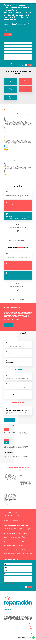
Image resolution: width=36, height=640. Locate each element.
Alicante (31, 635)
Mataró (31, 628)
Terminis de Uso (6, 607)
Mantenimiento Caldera (10, 353)
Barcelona (30, 624)
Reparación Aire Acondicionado (11, 377)
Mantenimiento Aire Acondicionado (12, 385)
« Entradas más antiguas (7, 504)
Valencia (31, 631)
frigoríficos (25, 90)
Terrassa (30, 630)
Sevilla (31, 633)
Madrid (31, 626)
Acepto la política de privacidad (10, 63)
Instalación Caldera (9, 362)
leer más (5, 482)
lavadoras (10, 98)
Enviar (30, 65)
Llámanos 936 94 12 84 (7, 34)
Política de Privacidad (7, 609)
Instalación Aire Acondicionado (11, 394)
